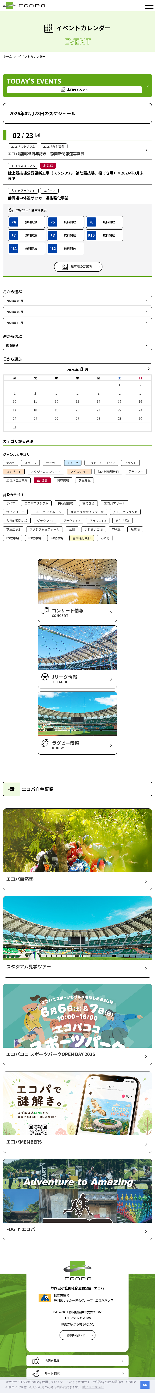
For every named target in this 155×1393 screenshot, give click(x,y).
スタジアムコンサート (46, 471)
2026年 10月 (14, 322)
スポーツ (30, 463)
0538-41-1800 (81, 1318)
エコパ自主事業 (16, 480)
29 (119, 418)
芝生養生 (84, 480)
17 (14, 409)
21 (98, 409)
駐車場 (135, 529)
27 (77, 418)
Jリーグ (72, 463)
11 (35, 401)
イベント (130, 463)
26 (56, 418)
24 (14, 418)
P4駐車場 (56, 538)
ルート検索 (52, 1373)
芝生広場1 (122, 520)
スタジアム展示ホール (44, 529)
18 (35, 409)
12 (56, 401)
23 (140, 409)
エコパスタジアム (36, 503)
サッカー (52, 463)
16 (140, 401)
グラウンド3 (97, 520)
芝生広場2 (13, 529)
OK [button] (145, 1384)
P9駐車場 (12, 538)
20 (77, 409)
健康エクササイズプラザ (87, 512)
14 (98, 401)
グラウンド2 (71, 520)
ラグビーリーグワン (101, 463)
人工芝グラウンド (125, 512)
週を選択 (12, 345)
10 (14, 401)
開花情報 (63, 480)
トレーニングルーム (47, 512)
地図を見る (52, 1360)
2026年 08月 (14, 300)
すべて (10, 463)
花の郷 (116, 529)
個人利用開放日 (108, 471)
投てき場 (88, 503)
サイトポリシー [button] (93, 1387)
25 (35, 418)
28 (98, 418)
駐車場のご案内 (81, 266)
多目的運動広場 (16, 520)
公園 (72, 529)
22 (119, 409)
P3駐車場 (34, 538)
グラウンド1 (45, 520)
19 (56, 409)
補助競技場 (65, 503)
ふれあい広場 (93, 529)
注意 (44, 480)
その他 (104, 538)
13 (77, 401)
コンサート (13, 471)
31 (14, 426)
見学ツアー (135, 471)
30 (140, 418)
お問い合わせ (76, 1335)
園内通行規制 (82, 538)
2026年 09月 (14, 311)
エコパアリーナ (114, 503)
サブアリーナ (15, 512)
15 (119, 401)
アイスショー (79, 471)
